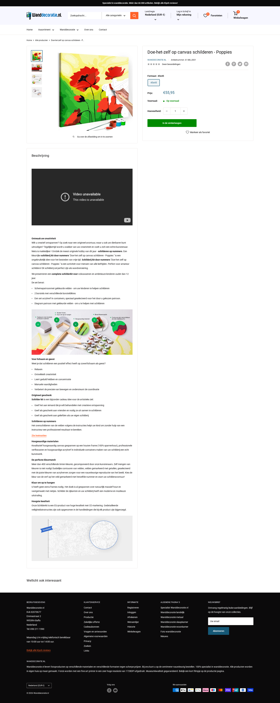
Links (86, 650)
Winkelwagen (134, 631)
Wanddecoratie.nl (156, 60)
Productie (88, 617)
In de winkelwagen (172, 123)
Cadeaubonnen (91, 626)
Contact (103, 29)
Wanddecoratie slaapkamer (174, 622)
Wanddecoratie (67, 29)
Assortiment (44, 29)
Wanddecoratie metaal (172, 617)
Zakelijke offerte (92, 622)
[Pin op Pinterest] (234, 64)
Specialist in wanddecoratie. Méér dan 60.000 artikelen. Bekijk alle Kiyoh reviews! (140, 3)
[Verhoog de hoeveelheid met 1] (184, 111)
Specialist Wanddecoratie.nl (174, 607)
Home (30, 29)
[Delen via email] (246, 64)
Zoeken (87, 646)
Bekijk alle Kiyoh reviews (39, 650)
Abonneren (218, 631)
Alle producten (41, 40)
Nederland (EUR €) (36, 685)
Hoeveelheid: (154, 111)
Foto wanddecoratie (171, 631)
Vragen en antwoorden (95, 631)
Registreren (133, 607)
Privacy (87, 641)
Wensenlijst (133, 622)
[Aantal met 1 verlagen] (166, 111)
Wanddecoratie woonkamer (174, 626)
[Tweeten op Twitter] (240, 64)
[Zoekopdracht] (134, 15)
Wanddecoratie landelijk (172, 612)
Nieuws (164, 636)
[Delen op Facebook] (227, 64)
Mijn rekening (184, 14)
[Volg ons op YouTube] (115, 690)
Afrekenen (132, 617)
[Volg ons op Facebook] (109, 690)
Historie (131, 626)
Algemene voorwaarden (96, 636)
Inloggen (131, 612)
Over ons (88, 29)
